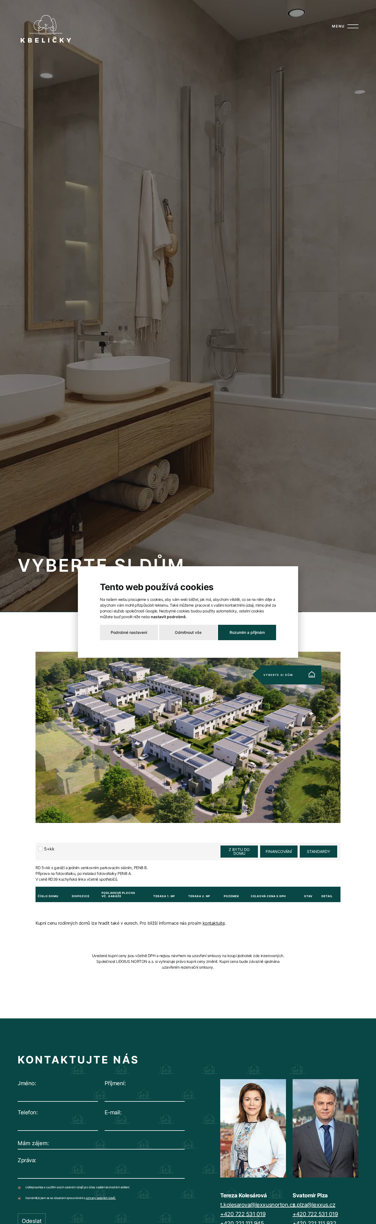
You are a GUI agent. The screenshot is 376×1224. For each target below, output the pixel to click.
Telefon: (28, 1112)
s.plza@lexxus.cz (314, 1204)
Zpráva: (27, 1160)
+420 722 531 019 (242, 1214)
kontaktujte (214, 923)
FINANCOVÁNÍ (279, 851)
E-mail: (113, 1112)
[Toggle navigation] (351, 26)
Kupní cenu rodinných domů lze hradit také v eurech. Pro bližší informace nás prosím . (131, 923)
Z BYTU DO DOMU (239, 851)
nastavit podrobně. (169, 616)
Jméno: (27, 1083)
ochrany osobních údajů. (101, 1198)
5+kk (49, 849)
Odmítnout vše (188, 632)
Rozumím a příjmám (247, 632)
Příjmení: (115, 1083)
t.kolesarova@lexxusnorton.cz (257, 1204)
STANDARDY (318, 851)
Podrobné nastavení (129, 632)
